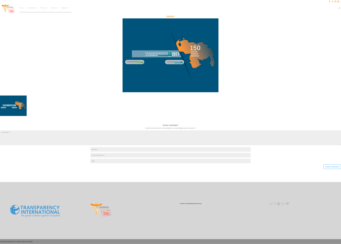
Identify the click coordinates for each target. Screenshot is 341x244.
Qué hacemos (31, 8)
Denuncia (43, 8)
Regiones (64, 8)
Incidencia (54, 8)
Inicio (21, 8)
